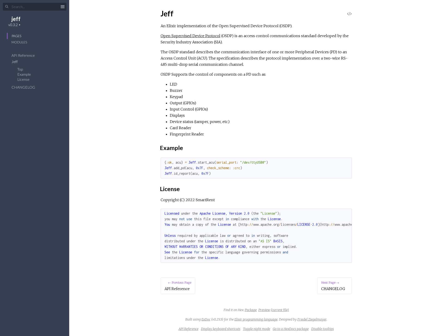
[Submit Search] (7, 6)
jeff (16, 18)
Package (251, 310)
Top (20, 69)
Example (24, 74)
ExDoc (205, 319)
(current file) (280, 310)
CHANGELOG (24, 87)
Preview (264, 310)
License (23, 79)
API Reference (24, 55)
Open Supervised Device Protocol (190, 35)
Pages (16, 36)
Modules (19, 42)
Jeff (15, 61)
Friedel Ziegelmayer (311, 319)
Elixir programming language (256, 319)
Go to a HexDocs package (291, 329)
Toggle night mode (256, 329)
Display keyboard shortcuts (220, 329)
